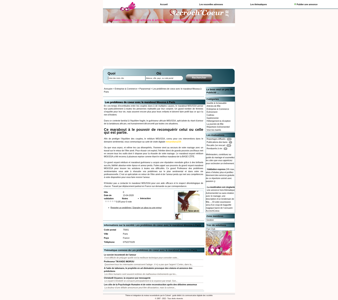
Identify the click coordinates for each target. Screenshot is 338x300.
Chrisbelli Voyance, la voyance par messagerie (127, 278)
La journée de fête (215, 124)
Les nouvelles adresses (211, 4)
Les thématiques (258, 4)
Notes (125, 198)
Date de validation (109, 197)
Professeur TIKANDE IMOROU (119, 261)
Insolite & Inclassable (217, 103)
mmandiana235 (173, 142)
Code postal (110, 230)
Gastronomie (213, 118)
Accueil (164, 4)
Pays (106, 238)
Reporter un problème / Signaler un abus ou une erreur (136, 208)
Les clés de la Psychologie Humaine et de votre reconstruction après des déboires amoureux (150, 284)
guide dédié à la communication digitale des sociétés (192, 295)
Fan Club (210, 229)
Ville (106, 234)
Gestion (210, 220)
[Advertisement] (169, 46)
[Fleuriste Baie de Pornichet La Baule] (219, 255)
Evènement (212, 112)
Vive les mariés (214, 130)
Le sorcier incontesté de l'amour (120, 255)
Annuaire (108, 89)
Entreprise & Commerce (218, 109)
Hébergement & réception (219, 121)
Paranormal (144, 89)
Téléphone (109, 242)
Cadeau (210, 115)
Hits (106, 192)
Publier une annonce (307, 4)
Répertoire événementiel (218, 127)
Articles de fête (213, 106)
